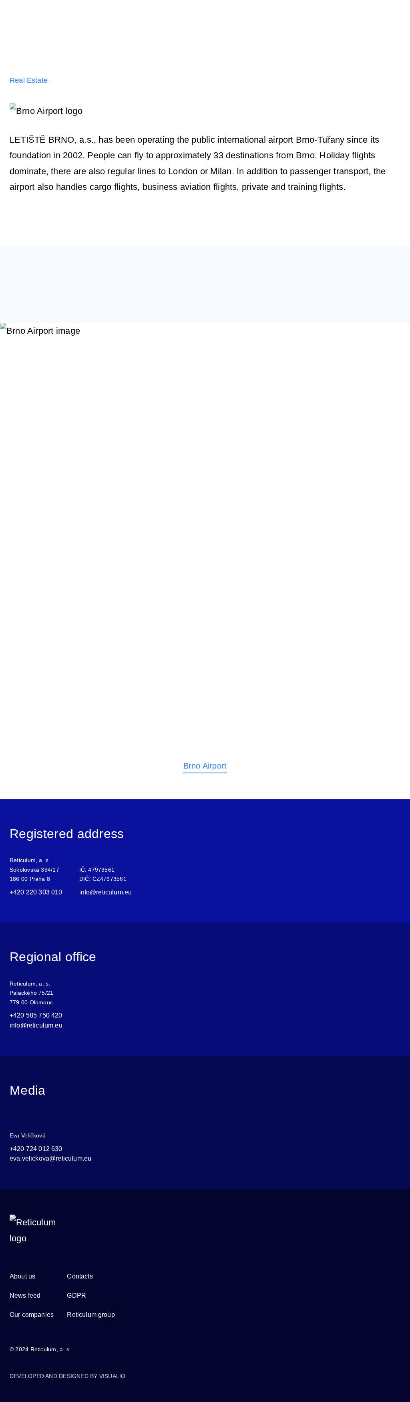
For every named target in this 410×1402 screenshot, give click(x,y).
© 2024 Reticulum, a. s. (40, 1349)
